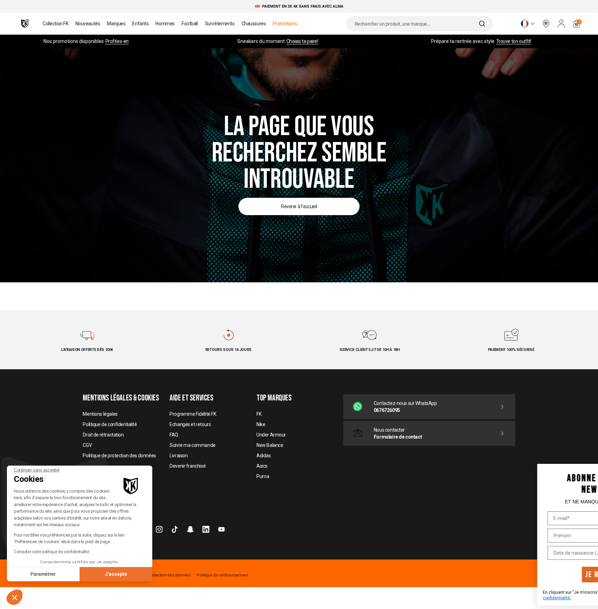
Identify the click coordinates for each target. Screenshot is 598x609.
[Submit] (483, 23)
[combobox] (419, 23)
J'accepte (116, 574)
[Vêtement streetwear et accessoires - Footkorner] (24, 23)
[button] (14, 597)
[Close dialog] (586, 468)
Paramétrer (43, 574)
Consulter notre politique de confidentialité (51, 551)
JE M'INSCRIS (522, 575)
